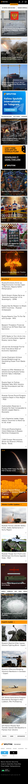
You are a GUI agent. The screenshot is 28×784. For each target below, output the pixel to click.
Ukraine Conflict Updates (11, 504)
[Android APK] (5, 770)
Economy (21, 748)
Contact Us (3, 764)
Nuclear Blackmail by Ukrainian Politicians (13, 252)
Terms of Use (15, 762)
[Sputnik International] (5, 2)
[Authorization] (19, 1)
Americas (8, 748)
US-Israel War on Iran (7, 225)
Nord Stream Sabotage (8, 595)
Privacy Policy (17, 764)
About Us (3, 762)
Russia (15, 748)
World (3, 12)
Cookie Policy (10, 764)
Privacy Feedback (5, 766)
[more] (26, 35)
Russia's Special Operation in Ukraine (11, 39)
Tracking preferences (15, 766)
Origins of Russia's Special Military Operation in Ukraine (14, 120)
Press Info (8, 762)
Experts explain (7, 622)
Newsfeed (5, 279)
